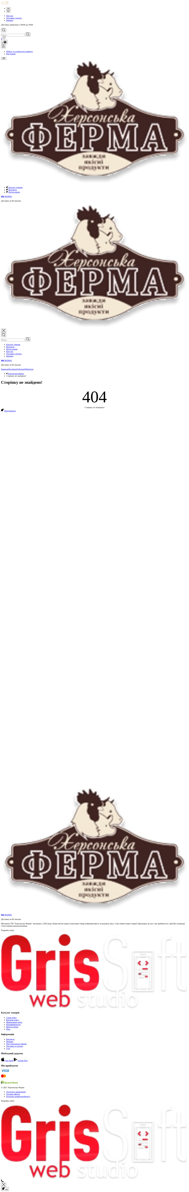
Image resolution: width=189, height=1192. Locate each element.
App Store (9, 1061)
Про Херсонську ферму (16, 1044)
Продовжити (10, 411)
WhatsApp (29, 369)
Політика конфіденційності (18, 1096)
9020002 (6, 196)
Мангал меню (12, 1027)
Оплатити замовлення (16, 1092)
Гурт (8, 1048)
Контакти (12, 190)
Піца (8, 1029)
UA (8, 9)
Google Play (22, 1061)
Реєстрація (10, 54)
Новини (9, 20)
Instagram (5, 369)
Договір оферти (13, 1094)
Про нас (9, 16)
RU (8, 11)
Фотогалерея (14, 192)
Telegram (21, 369)
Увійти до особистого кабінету (19, 51)
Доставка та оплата (14, 1046)
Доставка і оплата (14, 18)
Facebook (13, 369)
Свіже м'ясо (11, 1018)
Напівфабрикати (13, 1024)
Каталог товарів (15, 187)
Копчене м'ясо (12, 1020)
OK (6, 1190)
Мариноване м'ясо (14, 1022)
